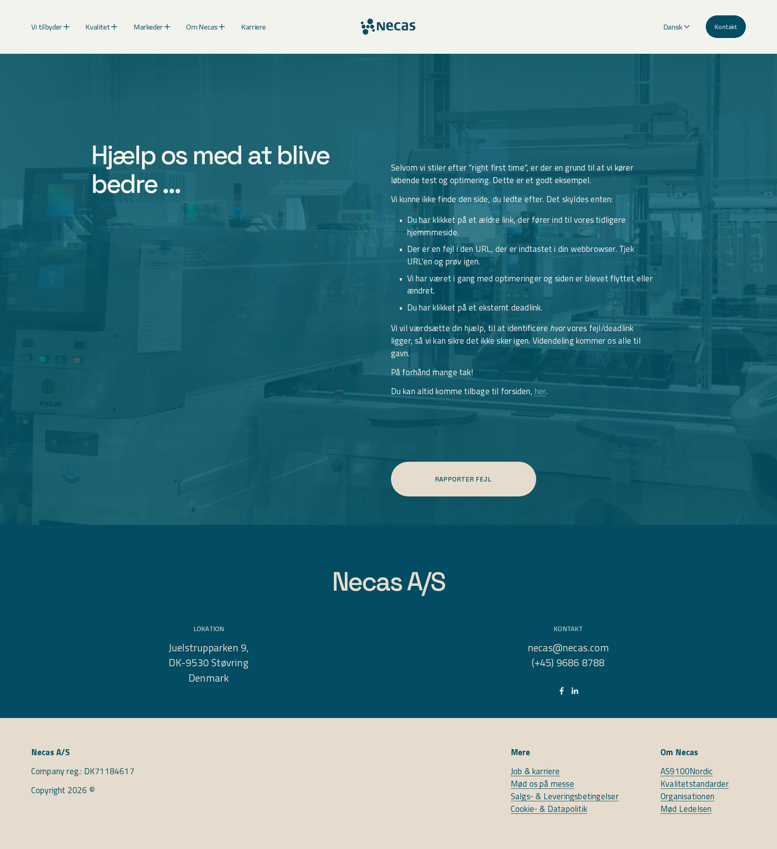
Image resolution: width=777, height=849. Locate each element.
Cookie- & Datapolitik (549, 809)
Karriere (253, 26)
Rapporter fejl (463, 479)
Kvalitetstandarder (694, 784)
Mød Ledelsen (685, 809)
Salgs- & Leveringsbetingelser (565, 796)
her (540, 391)
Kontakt (725, 27)
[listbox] (676, 27)
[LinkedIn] (575, 691)
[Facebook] (562, 691)
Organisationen (687, 796)
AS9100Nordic (686, 771)
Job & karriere (535, 771)
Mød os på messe (542, 784)
